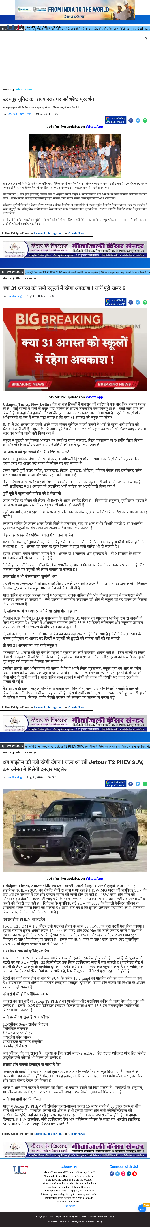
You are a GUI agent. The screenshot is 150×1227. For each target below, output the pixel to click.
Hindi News (24, 89)
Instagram (54, 233)
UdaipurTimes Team (19, 113)
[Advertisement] (75, 59)
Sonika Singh (15, 296)
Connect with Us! (123, 1166)
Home (7, 89)
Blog (99, 1221)
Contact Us (64, 1221)
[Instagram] (123, 1173)
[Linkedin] (129, 1173)
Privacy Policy (77, 1221)
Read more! (69, 1206)
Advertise (91, 1221)
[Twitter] (117, 1173)
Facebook (40, 233)
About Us (69, 1167)
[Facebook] (112, 1173)
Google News (76, 233)
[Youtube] (134, 1173)
